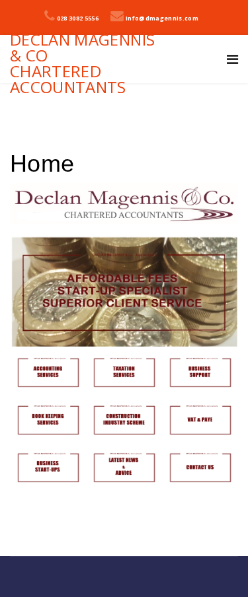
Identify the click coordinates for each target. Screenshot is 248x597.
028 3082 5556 (78, 18)
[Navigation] (232, 59)
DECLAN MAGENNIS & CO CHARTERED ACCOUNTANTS (82, 63)
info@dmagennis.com (162, 18)
